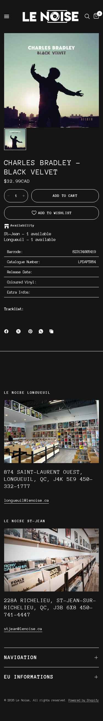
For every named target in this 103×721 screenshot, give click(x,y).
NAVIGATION (20, 657)
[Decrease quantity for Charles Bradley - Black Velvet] (8, 195)
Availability (22, 225)
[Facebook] (7, 331)
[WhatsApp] (42, 331)
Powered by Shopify (83, 700)
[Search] (87, 16)
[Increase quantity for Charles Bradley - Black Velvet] (24, 195)
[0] (95, 16)
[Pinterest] (31, 331)
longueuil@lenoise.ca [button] (26, 500)
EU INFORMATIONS (29, 677)
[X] (19, 331)
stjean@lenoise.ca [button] (23, 629)
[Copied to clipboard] (52, 331)
